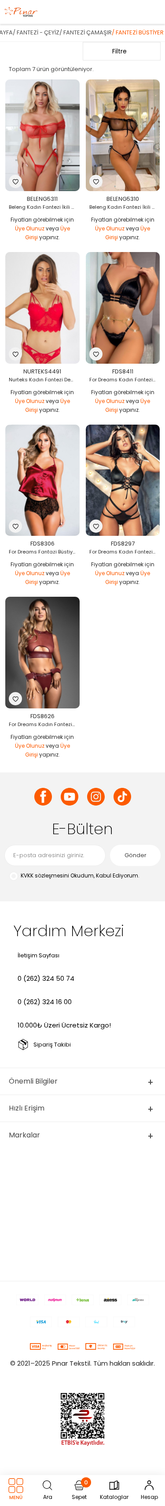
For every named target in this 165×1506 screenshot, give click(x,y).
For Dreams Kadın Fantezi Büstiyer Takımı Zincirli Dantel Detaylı (125, 379)
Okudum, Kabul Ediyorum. (80, 875)
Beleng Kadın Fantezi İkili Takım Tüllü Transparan (45, 207)
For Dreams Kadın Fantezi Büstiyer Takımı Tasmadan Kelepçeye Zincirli (45, 724)
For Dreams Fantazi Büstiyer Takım (45, 551)
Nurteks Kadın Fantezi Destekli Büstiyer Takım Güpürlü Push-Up (45, 379)
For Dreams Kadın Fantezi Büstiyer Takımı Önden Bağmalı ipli (125, 551)
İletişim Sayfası (38, 955)
